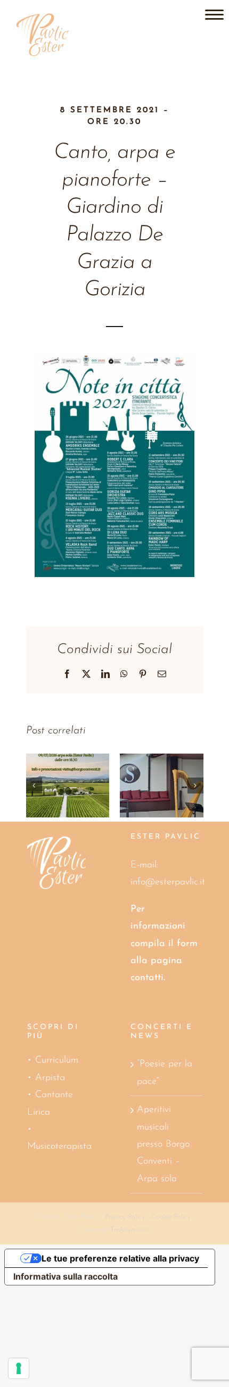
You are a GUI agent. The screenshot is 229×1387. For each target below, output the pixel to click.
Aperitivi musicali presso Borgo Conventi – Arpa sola (163, 1144)
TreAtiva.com (129, 1229)
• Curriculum (52, 1060)
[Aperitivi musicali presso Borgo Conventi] (64, 785)
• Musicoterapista (59, 1138)
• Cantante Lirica (50, 1103)
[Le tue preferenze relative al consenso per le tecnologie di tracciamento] (19, 1368)
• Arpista (46, 1078)
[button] (34, 785)
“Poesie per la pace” (164, 1072)
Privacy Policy (125, 1217)
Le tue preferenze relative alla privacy (120, 1258)
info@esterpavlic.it (167, 882)
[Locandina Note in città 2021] (114, 359)
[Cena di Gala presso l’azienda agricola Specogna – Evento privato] (158, 785)
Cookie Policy (171, 1217)
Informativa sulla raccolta (65, 1276)
